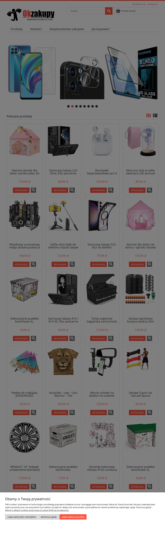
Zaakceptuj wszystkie (73, 517)
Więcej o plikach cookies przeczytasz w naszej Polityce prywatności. (37, 510)
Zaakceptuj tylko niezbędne (21, 517)
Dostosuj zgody (49, 517)
